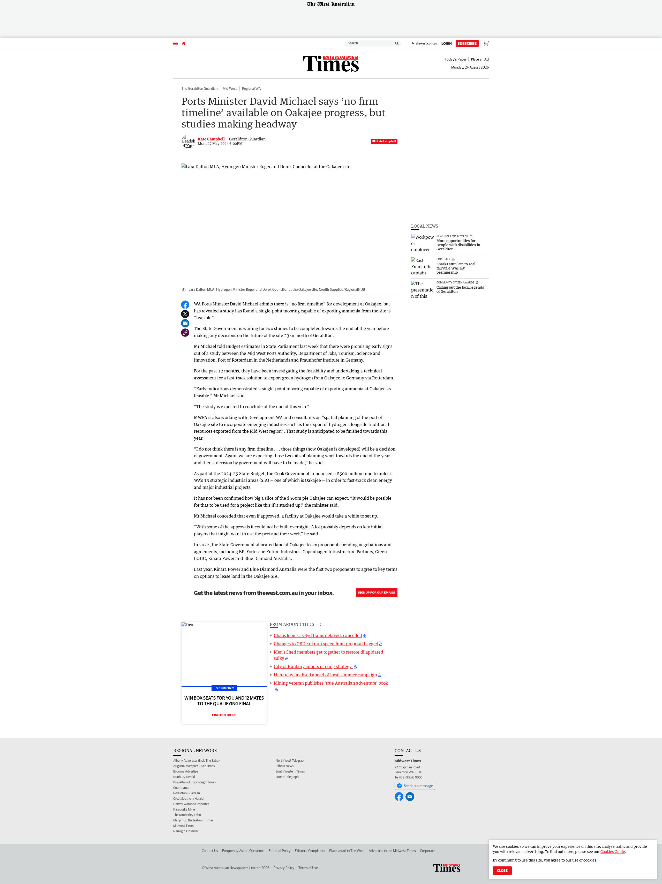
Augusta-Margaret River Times (194, 766)
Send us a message (418, 786)
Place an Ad (480, 59)
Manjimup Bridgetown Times (193, 820)
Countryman (181, 788)
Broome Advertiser (186, 771)
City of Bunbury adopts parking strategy (313, 666)
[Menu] (175, 43)
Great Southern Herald (188, 798)
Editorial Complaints (310, 851)
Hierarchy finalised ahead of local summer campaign (325, 674)
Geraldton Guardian (186, 793)
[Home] (183, 43)
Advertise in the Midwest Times (392, 851)
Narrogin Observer (185, 831)
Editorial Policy (279, 851)
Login (446, 43)
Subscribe (467, 43)
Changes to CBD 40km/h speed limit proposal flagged (326, 643)
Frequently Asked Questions (243, 851)
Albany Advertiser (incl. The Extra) (196, 760)
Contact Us (210, 851)
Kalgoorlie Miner (184, 809)
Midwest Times (183, 826)
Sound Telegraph (287, 777)
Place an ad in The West (347, 851)
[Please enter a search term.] (397, 43)
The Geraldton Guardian (199, 88)
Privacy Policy (284, 868)
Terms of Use (308, 868)
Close (502, 870)
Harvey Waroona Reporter (191, 804)
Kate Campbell (386, 141)
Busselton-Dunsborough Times (194, 782)
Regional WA (251, 88)
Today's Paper (456, 59)
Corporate (427, 851)
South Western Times (290, 771)
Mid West (230, 88)
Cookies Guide (612, 851)
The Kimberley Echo (187, 815)
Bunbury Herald (184, 777)
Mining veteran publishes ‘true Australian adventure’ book (331, 683)
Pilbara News (285, 766)
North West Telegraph (290, 760)
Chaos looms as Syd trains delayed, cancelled (318, 635)
